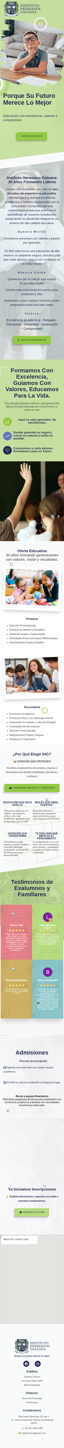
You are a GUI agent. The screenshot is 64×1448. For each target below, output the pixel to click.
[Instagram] (38, 1364)
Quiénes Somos (32, 1376)
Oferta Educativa (32, 1385)
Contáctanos (32, 1402)
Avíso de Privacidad (32, 1398)
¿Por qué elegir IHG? (32, 1381)
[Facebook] (26, 1364)
